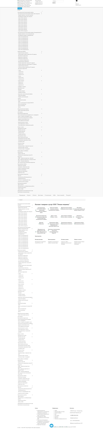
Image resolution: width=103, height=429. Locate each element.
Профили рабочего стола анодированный (26, 33)
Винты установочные (22, 104)
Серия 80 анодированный (23, 46)
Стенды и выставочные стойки (23, 168)
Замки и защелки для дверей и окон (25, 116)
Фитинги (19, 175)
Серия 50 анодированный (23, 43)
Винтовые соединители (22, 68)
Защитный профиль (22, 95)
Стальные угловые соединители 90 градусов (26, 67)
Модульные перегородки (22, 171)
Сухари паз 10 (21, 84)
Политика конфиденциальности (61, 418)
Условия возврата (58, 412)
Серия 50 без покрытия (22, 25)
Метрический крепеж (22, 99)
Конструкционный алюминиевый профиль (26, 12)
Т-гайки (19, 70)
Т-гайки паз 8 (20, 73)
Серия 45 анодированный (23, 42)
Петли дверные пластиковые (23, 120)
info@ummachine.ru (38, 4)
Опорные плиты (21, 132)
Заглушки (20, 89)
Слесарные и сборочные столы (23, 166)
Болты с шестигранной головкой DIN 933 (26, 102)
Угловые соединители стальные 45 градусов (26, 62)
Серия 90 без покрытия (22, 29)
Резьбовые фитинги (22, 178)
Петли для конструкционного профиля (25, 117)
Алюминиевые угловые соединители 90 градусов (27, 54)
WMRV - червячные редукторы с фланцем (25, 158)
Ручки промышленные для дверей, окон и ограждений (28, 114)
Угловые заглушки (21, 90)
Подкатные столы (21, 172)
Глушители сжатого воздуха (23, 181)
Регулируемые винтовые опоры (24, 138)
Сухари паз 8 (20, 83)
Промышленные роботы (22, 183)
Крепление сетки (21, 88)
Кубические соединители (23, 58)
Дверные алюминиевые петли (23, 119)
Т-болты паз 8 (20, 77)
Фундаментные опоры (22, 128)
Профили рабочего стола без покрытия (25, 15)
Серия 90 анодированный (23, 48)
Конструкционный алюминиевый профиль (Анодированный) (29, 32)
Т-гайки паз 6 (20, 71)
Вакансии (56, 417)
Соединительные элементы (23, 52)
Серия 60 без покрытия (22, 26)
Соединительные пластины (23, 65)
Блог (55, 414)
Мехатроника (20, 152)
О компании (48, 195)
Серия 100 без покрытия (22, 30)
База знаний (60, 195)
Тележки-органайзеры (22, 169)
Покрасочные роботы (22, 187)
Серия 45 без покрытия (22, 23)
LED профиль (20, 112)
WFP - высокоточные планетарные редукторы (26, 162)
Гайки (19, 101)
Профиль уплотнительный (23, 96)
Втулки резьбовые (21, 105)
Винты (19, 107)
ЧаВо (54, 195)
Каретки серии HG (21, 153)
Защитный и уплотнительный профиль (25, 94)
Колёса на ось (20, 144)
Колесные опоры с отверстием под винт (25, 146)
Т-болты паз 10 (21, 79)
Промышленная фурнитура (23, 113)
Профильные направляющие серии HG (25, 155)
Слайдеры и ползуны (22, 86)
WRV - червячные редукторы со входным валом (27, 159)
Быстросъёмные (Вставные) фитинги (25, 177)
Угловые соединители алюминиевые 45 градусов (27, 64)
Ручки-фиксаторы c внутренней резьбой (25, 125)
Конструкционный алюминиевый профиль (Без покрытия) (29, 13)
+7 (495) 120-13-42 (38, 1)
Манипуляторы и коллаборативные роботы (26, 186)
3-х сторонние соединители (23, 60)
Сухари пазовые (21, 80)
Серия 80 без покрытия (22, 27)
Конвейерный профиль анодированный (25, 35)
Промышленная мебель (22, 164)
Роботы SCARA (20, 189)
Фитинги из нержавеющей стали (24, 179)
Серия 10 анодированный (23, 36)
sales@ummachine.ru (39, 3)
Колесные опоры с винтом (23, 147)
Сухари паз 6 (20, 82)
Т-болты (19, 76)
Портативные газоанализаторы (23, 192)
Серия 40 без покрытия (22, 22)
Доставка (40, 195)
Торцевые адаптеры (22, 134)
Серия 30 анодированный (23, 39)
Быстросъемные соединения (23, 61)
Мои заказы (57, 415)
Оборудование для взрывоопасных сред (25, 190)
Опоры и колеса (21, 127)
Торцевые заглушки (21, 92)
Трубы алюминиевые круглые (23, 110)
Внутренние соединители (23, 55)
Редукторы (20, 156)
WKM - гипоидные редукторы (23, 160)
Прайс (56, 410)
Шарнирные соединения (22, 57)
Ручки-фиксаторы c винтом (23, 123)
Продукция (22, 195)
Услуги (28, 195)
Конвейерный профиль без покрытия (25, 16)
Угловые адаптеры (21, 131)
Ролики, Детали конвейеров (23, 150)
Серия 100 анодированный (23, 49)
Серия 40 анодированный (23, 41)
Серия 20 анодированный (23, 38)
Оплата (34, 195)
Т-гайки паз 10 (21, 74)
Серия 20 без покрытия (22, 19)
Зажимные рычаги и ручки (23, 122)
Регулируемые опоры (22, 135)
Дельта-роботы (21, 184)
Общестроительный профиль (23, 108)
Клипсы (19, 98)
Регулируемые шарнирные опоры (24, 140)
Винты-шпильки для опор (23, 137)
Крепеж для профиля (22, 51)
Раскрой (68, 195)
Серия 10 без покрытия (22, 18)
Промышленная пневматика (23, 174)
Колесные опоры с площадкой (24, 148)
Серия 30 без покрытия (22, 20)
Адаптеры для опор (21, 129)
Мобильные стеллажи (22, 165)
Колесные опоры (21, 143)
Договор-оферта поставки (60, 411)
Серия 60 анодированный (23, 45)
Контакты (56, 416)
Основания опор (21, 141)
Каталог (19, 8)
